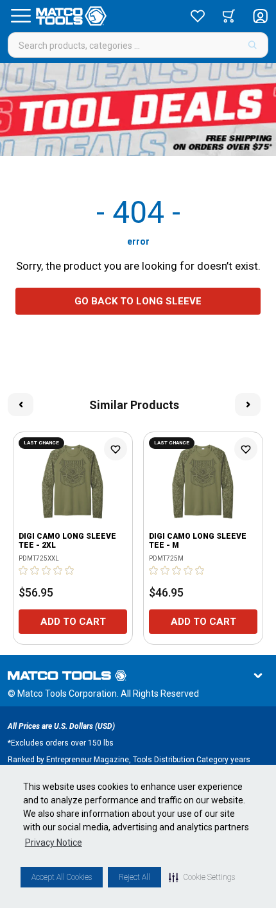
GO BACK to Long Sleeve (138, 301)
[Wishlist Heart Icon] (115, 448)
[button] (201, 877)
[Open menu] (20, 16)
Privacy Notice (53, 842)
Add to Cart (73, 621)
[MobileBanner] (138, 109)
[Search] (252, 45)
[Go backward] (20, 404)
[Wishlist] (197, 16)
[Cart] (229, 16)
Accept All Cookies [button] (61, 877)
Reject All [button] (134, 877)
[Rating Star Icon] (24, 570)
